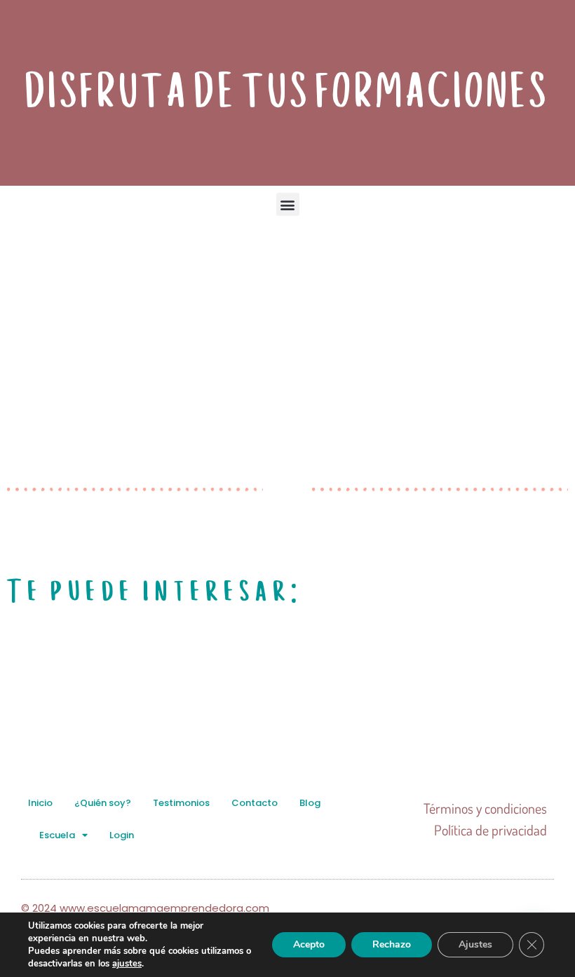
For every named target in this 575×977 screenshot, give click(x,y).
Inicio (40, 802)
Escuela (57, 835)
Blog (309, 802)
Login (121, 835)
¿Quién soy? (102, 802)
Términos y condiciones (485, 808)
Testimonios (181, 802)
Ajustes (475, 944)
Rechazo (391, 944)
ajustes (127, 963)
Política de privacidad (490, 830)
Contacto (254, 802)
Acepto (309, 944)
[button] (287, 204)
